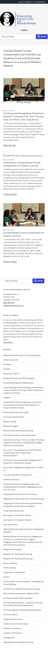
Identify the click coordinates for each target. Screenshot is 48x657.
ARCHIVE (6, 369)
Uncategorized (8, 637)
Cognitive (6, 397)
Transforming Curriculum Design (15, 624)
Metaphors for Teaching (12, 549)
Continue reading (10, 194)
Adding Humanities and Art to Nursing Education (22, 355)
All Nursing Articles (10, 360)
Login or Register (25, 2)
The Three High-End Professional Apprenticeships (22, 610)
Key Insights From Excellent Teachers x (18, 520)
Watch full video (9, 145)
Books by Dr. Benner (11, 373)
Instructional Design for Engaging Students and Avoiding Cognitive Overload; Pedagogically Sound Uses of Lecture (22, 487)
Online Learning (9, 568)
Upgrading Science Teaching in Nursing (18, 642)
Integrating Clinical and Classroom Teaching (20, 494)
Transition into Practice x (12, 633)
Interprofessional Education (13, 511)
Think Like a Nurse (10, 614)
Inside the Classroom (11, 479)
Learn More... (8, 342)
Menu (25, 30)
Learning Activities (10, 524)
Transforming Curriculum (13, 619)
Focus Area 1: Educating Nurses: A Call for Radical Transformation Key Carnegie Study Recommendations (22, 453)
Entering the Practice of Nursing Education (19, 435)
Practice (6, 577)
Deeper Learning (9, 421)
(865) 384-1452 (8, 302)
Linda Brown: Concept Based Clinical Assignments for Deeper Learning (22, 164)
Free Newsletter (39, 2)
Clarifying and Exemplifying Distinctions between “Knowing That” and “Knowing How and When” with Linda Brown (23, 116)
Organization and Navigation (14, 572)
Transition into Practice (12, 628)
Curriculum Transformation (13, 417)
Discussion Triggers (10, 426)
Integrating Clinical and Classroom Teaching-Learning (23, 499)
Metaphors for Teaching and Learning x (18, 558)
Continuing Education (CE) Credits (16, 412)
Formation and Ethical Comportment (17, 475)
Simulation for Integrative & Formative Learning (21, 589)
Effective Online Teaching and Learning (18, 430)
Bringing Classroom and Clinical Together (19, 378)
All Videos (7, 364)
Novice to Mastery (10, 563)
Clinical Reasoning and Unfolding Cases (18, 383)
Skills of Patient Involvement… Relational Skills (21, 593)
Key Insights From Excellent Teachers (17, 515)
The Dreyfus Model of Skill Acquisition (18, 598)
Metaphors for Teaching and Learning (17, 554)
